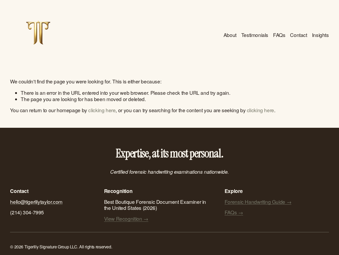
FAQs (279, 34)
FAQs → (234, 212)
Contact (298, 34)
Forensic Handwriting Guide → (258, 202)
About (230, 34)
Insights (320, 34)
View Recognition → (126, 218)
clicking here (101, 110)
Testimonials (254, 34)
